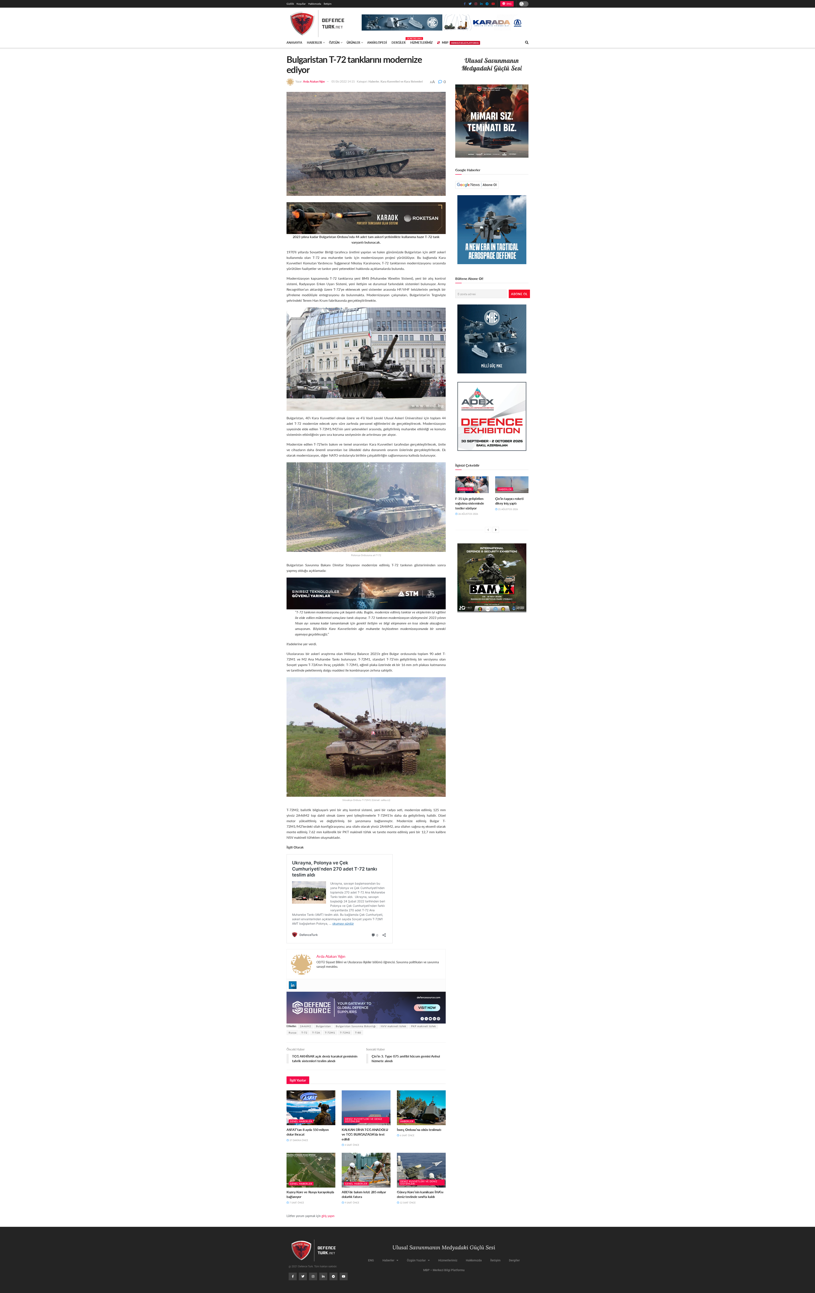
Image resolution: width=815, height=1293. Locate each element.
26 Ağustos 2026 (468, 513)
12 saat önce (407, 1202)
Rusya (292, 1032)
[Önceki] (488, 530)
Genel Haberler (301, 1121)
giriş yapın (328, 1216)
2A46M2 (305, 1026)
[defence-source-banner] (366, 1007)
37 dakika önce (298, 1140)
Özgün (334, 42)
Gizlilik (290, 4)
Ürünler (353, 42)
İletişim (328, 4)
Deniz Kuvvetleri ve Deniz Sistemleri (363, 1120)
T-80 (358, 1032)
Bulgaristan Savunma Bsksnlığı (356, 1026)
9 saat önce (351, 1202)
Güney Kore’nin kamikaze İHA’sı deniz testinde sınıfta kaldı (420, 1194)
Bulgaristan (323, 1026)
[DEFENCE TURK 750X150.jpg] (366, 592)
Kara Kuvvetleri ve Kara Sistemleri (402, 81)
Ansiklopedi (377, 42)
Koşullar (301, 4)
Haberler (314, 42)
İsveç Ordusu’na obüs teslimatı (419, 1129)
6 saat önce (406, 1135)
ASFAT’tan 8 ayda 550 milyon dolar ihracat (308, 1132)
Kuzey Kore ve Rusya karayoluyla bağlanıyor (310, 1194)
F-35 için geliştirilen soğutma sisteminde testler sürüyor (469, 503)
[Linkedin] (292, 985)
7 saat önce (296, 1202)
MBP (460, 42)
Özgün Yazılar (416, 1260)
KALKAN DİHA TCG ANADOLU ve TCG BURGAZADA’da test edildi (365, 1134)
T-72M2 (345, 1032)
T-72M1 (330, 1032)
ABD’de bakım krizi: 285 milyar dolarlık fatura (364, 1194)
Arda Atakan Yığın (314, 81)
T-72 (304, 1032)
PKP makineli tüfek (423, 1026)
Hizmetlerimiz (421, 42)
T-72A (316, 1032)
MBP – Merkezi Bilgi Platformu (444, 1270)
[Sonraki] (496, 530)
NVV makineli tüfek (393, 1026)
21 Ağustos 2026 (507, 509)
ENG (508, 3)
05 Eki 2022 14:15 (343, 81)
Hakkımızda (314, 4)
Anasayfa (294, 42)
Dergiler (399, 42)
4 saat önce (351, 1144)
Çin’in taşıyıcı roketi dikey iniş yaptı (509, 501)
